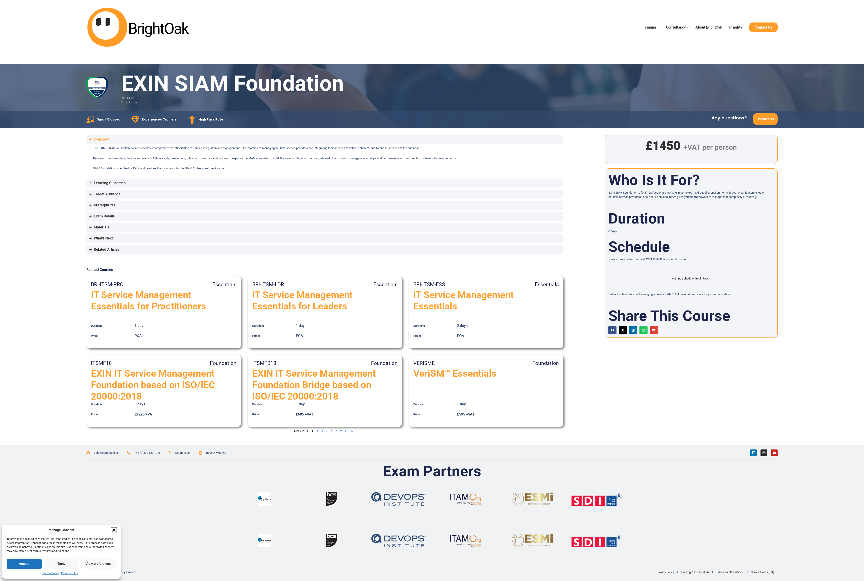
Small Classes (108, 119)
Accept (24, 564)
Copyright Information (695, 572)
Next (353, 431)
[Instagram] (763, 452)
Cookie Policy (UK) (762, 572)
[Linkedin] (753, 452)
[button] (114, 530)
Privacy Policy (69, 573)
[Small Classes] (90, 120)
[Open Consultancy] (687, 27)
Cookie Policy (51, 573)
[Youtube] (774, 452)
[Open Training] (658, 27)
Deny (61, 564)
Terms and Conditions (730, 572)
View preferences (99, 564)
